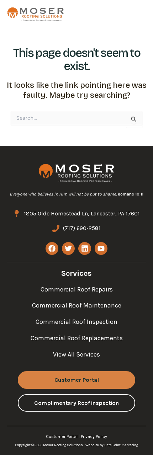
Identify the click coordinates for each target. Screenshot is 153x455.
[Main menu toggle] (134, 14)
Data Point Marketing (121, 445)
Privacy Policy (94, 436)
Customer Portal (62, 436)
